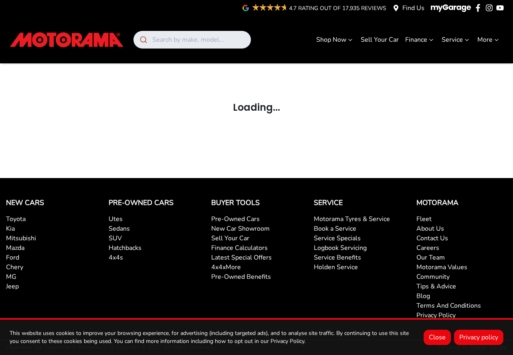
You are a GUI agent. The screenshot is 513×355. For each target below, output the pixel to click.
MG (11, 276)
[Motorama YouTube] (501, 8)
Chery (14, 267)
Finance (416, 39)
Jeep (12, 286)
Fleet (424, 219)
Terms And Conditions (448, 305)
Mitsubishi (21, 238)
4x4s (116, 257)
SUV (115, 238)
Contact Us (432, 238)
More (485, 39)
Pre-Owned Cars (235, 219)
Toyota (16, 219)
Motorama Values (441, 267)
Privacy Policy (436, 315)
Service (452, 39)
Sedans (119, 228)
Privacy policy (478, 337)
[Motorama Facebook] (479, 8)
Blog (423, 296)
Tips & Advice (436, 286)
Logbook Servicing (340, 247)
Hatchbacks (125, 247)
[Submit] (142, 40)
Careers (427, 247)
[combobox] (192, 40)
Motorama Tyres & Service (352, 219)
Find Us (413, 8)
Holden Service (336, 267)
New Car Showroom (240, 228)
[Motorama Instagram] (490, 8)
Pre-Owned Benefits (241, 276)
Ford (12, 257)
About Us (430, 228)
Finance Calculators (239, 247)
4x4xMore (226, 267)
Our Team (430, 257)
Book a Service (335, 228)
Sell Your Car (380, 39)
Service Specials (337, 238)
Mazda (15, 247)
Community (433, 276)
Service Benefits (337, 257)
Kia (10, 228)
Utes (116, 219)
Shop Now (331, 39)
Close (437, 337)
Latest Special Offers (241, 257)
